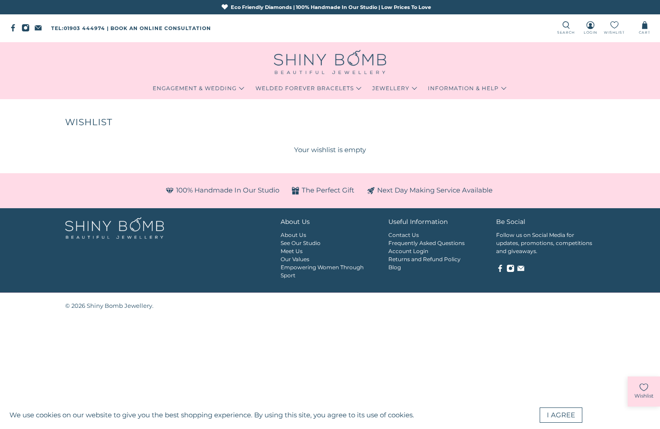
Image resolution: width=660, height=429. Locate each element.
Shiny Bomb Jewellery (119, 305)
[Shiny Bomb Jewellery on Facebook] (15, 30)
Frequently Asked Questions (426, 243)
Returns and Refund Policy (424, 259)
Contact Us (403, 235)
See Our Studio (301, 243)
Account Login (408, 251)
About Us (293, 235)
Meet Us (292, 251)
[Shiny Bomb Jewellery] (330, 62)
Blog (394, 267)
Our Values (295, 259)
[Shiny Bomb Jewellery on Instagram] (28, 30)
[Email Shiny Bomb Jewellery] (40, 30)
